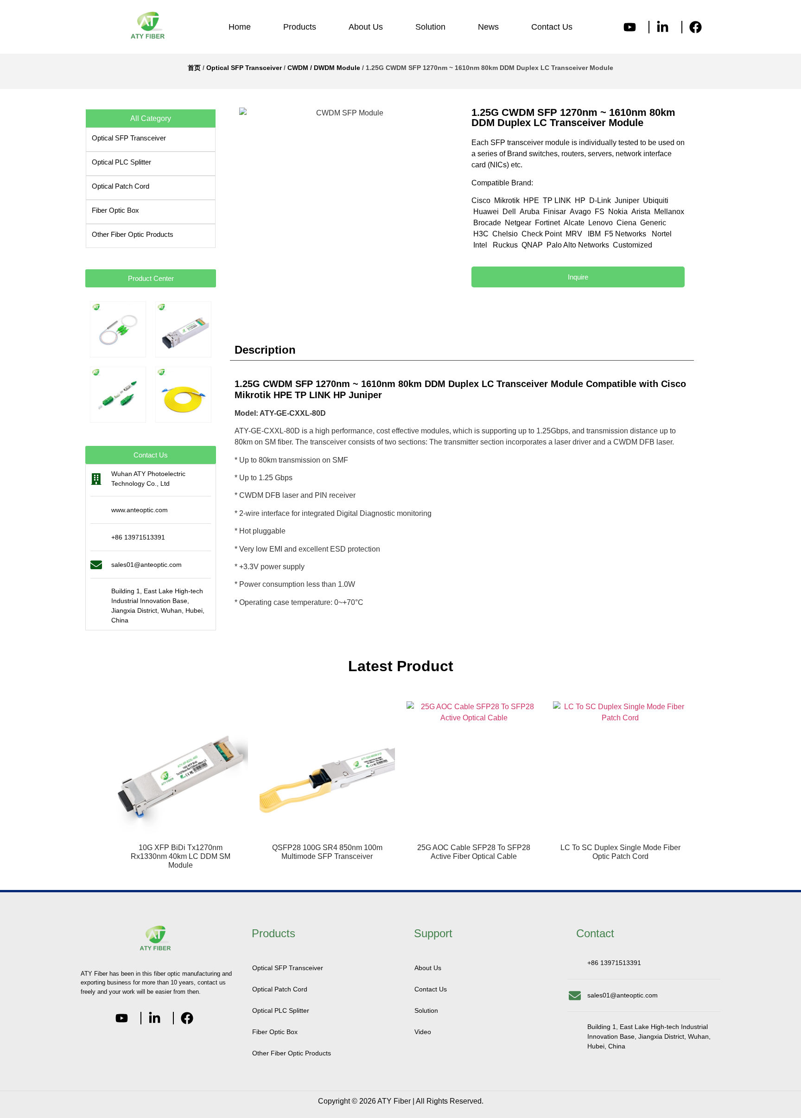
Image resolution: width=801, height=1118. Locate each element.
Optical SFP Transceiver (244, 67)
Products (299, 27)
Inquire (578, 277)
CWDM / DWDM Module (323, 67)
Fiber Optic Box (115, 210)
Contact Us (551, 27)
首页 (194, 67)
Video (422, 1031)
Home (240, 27)
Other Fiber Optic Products (132, 234)
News (488, 27)
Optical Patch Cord (120, 186)
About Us (366, 27)
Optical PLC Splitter (121, 162)
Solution (430, 27)
